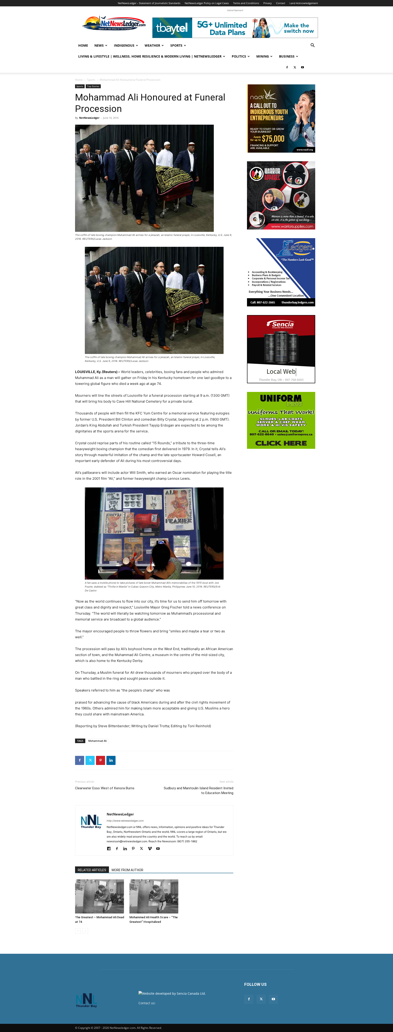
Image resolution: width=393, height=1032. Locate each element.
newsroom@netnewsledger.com (180, 1003)
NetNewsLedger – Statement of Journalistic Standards (149, 3)
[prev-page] (78, 931)
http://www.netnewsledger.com (125, 820)
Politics (239, 56)
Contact (280, 3)
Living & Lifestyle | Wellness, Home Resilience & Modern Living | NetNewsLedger (150, 56)
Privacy (267, 3)
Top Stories (93, 86)
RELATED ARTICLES (92, 870)
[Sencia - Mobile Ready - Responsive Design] (281, 349)
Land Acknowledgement (304, 3)
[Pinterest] (100, 760)
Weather (152, 45)
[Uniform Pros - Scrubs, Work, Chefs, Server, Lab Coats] (281, 420)
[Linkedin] (111, 760)
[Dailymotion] (110, 849)
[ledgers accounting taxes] (281, 272)
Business (287, 56)
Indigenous (124, 45)
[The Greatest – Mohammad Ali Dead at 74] (100, 896)
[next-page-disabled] (85, 931)
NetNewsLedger (89, 117)
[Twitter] (294, 67)
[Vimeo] (151, 849)
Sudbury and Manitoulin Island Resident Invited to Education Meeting (198, 790)
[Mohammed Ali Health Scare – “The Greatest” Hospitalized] (154, 896)
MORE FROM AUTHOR (127, 870)
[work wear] (281, 195)
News (99, 45)
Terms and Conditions (246, 3)
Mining (262, 56)
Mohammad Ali (97, 740)
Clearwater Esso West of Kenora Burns (104, 788)
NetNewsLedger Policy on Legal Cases (207, 3)
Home (83, 45)
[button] (312, 46)
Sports (176, 45)
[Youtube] (302, 67)
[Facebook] (287, 67)
